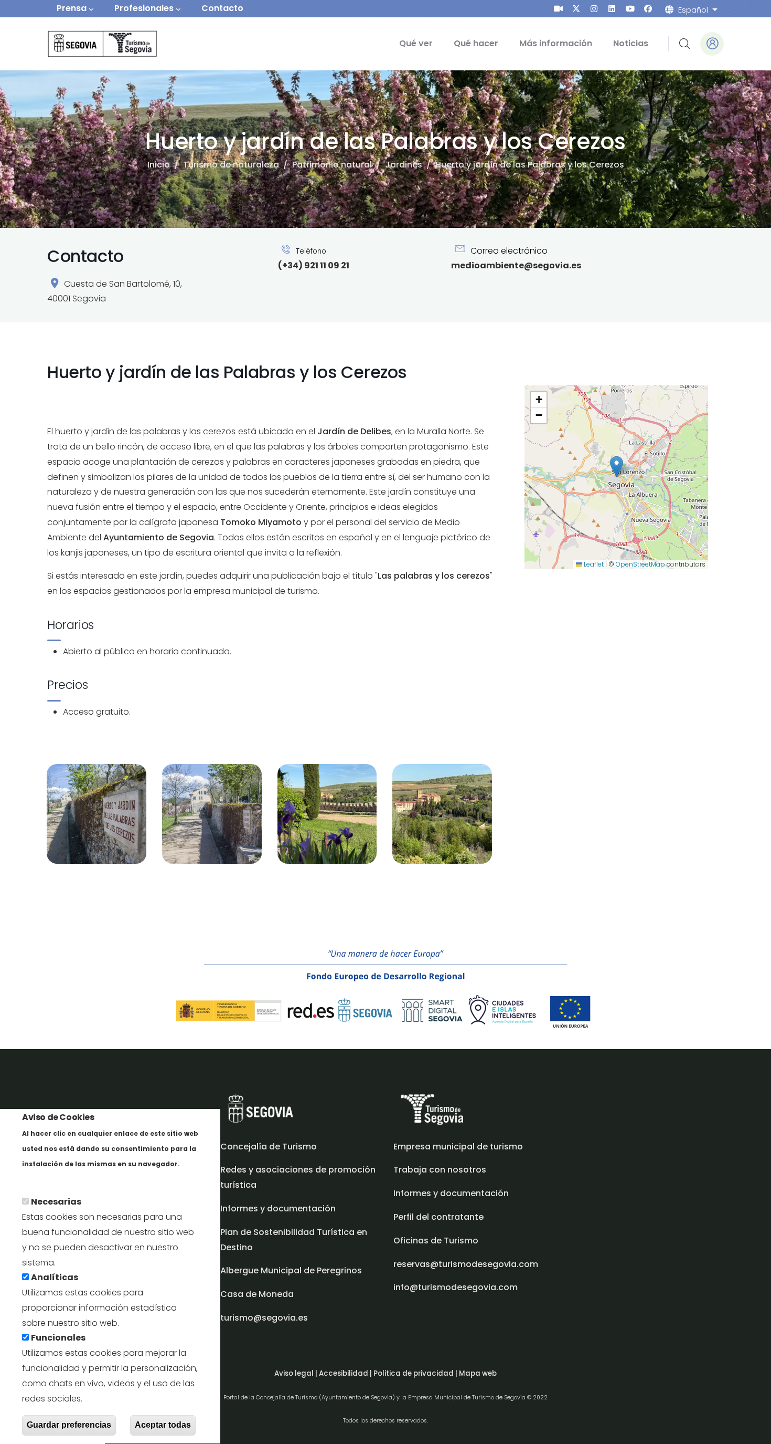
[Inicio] (87, 44)
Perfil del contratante (438, 1217)
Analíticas (54, 1278)
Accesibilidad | (346, 1373)
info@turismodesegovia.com (455, 1287)
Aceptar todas (163, 1424)
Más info (40, 1179)
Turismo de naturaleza (231, 165)
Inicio (158, 165)
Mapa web (478, 1373)
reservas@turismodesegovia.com (465, 1264)
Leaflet (593, 564)
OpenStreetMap (640, 564)
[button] (616, 466)
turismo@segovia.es (264, 1318)
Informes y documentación (451, 1193)
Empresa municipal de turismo (458, 1146)
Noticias (630, 43)
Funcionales (58, 1338)
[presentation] (558, 8)
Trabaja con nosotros (439, 1170)
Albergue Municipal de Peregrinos (291, 1270)
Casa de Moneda (257, 1294)
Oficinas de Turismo (435, 1240)
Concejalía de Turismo (268, 1146)
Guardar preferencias (69, 1424)
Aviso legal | (296, 1373)
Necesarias (56, 1202)
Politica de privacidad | (416, 1373)
